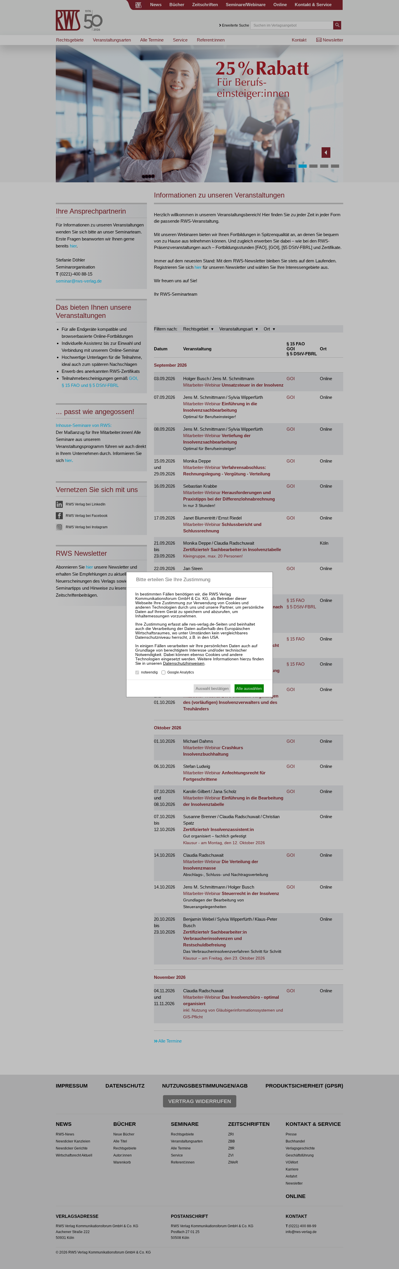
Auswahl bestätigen (212, 688)
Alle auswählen (249, 688)
